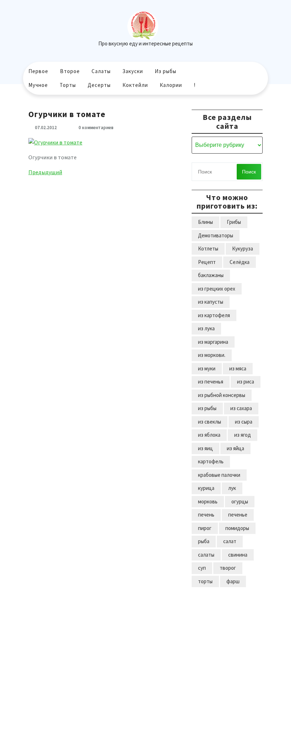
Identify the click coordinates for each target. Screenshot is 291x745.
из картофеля (214, 315)
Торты (68, 85)
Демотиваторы (215, 235)
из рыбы (207, 408)
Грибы (234, 222)
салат (229, 541)
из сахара (241, 408)
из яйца (235, 448)
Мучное (38, 85)
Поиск (249, 172)
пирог (205, 528)
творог (228, 567)
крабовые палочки (219, 474)
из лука (206, 328)
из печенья (210, 381)
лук (232, 488)
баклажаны (211, 275)
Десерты (99, 85)
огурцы (239, 501)
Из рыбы (165, 71)
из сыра (243, 421)
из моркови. (211, 355)
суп (202, 567)
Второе (70, 71)
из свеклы (209, 421)
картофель (211, 461)
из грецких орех (216, 288)
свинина (237, 554)
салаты (206, 554)
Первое (38, 71)
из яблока (209, 434)
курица (206, 488)
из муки (206, 368)
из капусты (210, 301)
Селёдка (239, 262)
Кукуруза (242, 248)
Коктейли (135, 85)
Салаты (101, 71)
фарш (233, 581)
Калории (171, 85)
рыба (203, 541)
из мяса (237, 368)
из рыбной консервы (221, 395)
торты (205, 581)
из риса (245, 381)
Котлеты (208, 248)
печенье (237, 514)
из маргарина (213, 341)
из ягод (242, 434)
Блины (205, 222)
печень (206, 514)
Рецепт (207, 262)
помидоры (237, 528)
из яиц (205, 448)
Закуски (132, 71)
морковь (208, 501)
